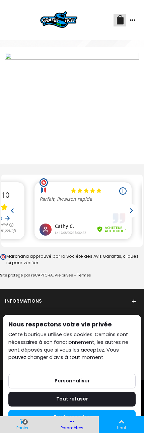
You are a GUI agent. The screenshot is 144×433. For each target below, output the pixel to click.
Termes (84, 275)
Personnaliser (72, 380)
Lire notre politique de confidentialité (53, 365)
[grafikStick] (59, 20)
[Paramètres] (132, 20)
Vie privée (64, 275)
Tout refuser (72, 398)
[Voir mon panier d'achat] (120, 20)
